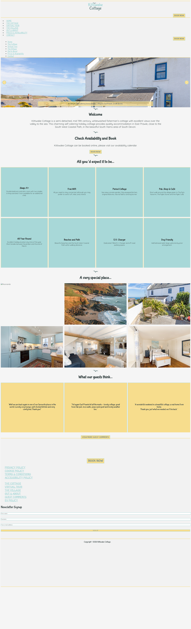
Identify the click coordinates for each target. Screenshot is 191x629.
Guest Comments (15, 497)
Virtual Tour (12, 25)
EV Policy (11, 500)
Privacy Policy (15, 467)
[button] (4, 82)
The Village (12, 28)
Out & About (12, 30)
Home (9, 21)
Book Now (179, 15)
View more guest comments (95, 437)
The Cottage (12, 23)
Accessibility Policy (19, 477)
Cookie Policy (14, 471)
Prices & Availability (16, 33)
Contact (10, 35)
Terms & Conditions (18, 474)
